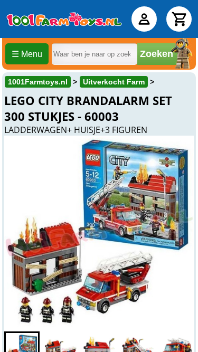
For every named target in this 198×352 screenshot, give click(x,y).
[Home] (64, 19)
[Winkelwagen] (179, 19)
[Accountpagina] (144, 19)
